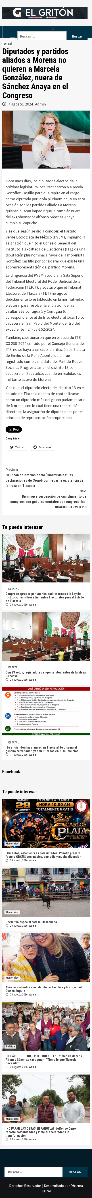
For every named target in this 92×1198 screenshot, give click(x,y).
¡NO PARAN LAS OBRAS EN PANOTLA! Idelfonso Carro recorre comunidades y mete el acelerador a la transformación (41, 1132)
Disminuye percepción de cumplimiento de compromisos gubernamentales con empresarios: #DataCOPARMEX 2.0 (48, 499)
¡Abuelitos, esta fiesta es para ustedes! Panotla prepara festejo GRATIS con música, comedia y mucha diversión (43, 854)
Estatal (8, 43)
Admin (40, 104)
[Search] (52, 28)
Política (10, 1046)
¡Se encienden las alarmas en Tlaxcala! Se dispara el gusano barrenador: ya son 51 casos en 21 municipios (42, 749)
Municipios (12, 843)
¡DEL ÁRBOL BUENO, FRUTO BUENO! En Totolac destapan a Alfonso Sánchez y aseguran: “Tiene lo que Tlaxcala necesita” (44, 1059)
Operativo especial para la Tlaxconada (31, 922)
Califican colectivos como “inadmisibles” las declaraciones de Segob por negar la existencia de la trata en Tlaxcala (45, 478)
